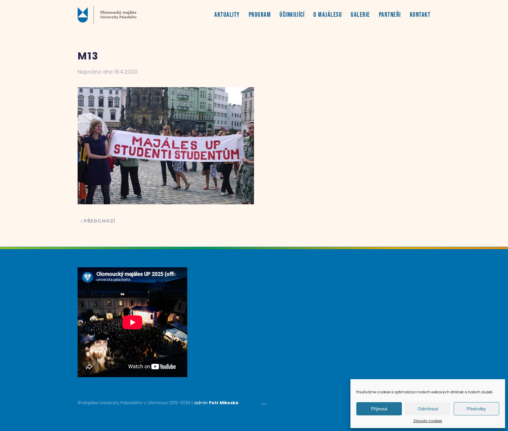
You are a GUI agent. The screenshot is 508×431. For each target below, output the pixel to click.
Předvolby (476, 408)
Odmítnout (428, 408)
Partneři (390, 15)
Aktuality (227, 15)
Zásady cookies (427, 420)
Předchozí (100, 221)
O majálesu (327, 15)
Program (260, 15)
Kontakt (420, 15)
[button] (264, 404)
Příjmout (379, 408)
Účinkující (292, 15)
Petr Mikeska (223, 403)
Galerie (360, 15)
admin (201, 403)
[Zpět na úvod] (107, 14)
